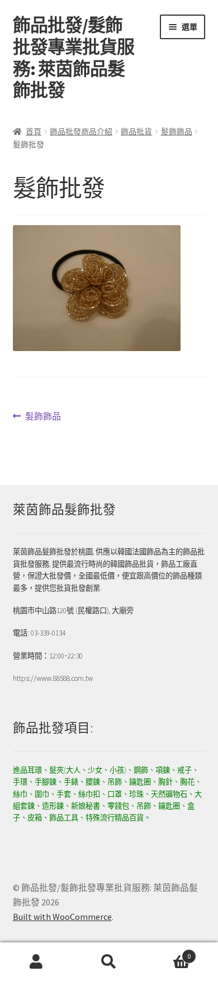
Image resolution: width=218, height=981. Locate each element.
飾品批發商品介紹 (81, 132)
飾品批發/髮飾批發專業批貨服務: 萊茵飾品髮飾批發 (73, 58)
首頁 (33, 132)
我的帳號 (36, 962)
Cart (168, 952)
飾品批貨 (136, 132)
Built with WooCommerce (62, 916)
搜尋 (109, 962)
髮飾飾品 (176, 132)
